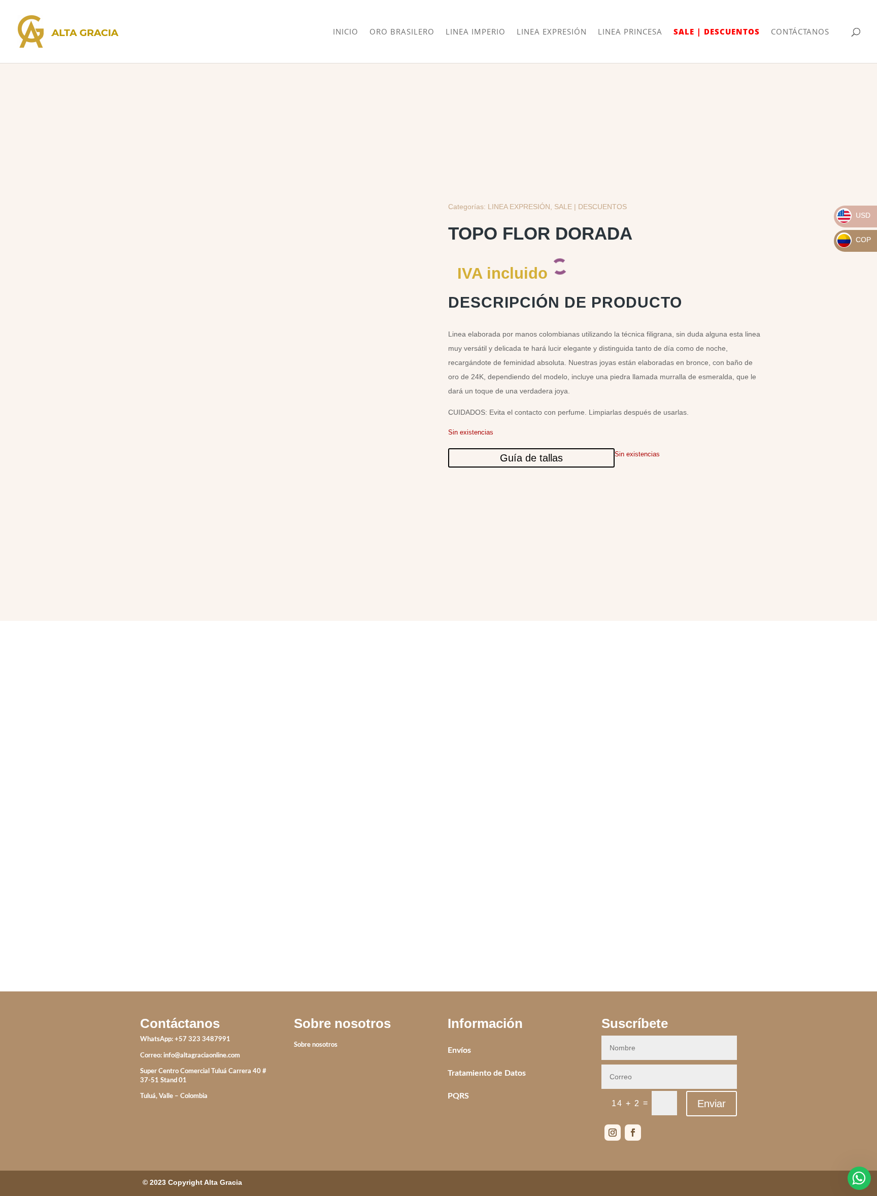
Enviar (711, 1103)
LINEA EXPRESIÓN (552, 32)
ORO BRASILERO (401, 32)
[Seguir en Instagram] (612, 1132)
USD (853, 215)
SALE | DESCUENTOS (716, 32)
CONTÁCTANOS (800, 32)
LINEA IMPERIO (475, 32)
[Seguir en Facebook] (633, 1132)
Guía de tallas (531, 457)
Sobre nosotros (316, 1045)
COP (854, 240)
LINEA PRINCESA (630, 32)
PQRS (458, 1096)
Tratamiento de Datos (487, 1073)
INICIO (345, 32)
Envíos (459, 1050)
